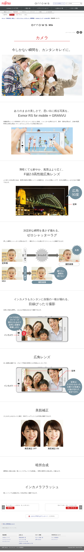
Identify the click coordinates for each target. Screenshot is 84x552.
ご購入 (40, 11)
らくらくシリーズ (6, 539)
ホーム (3, 18)
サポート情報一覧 (39, 537)
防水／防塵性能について (9, 523)
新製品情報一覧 (22, 537)
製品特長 (15, 11)
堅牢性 (5, 14)
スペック (32, 11)
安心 (26, 14)
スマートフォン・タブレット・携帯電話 (25, 18)
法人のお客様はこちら (59, 3)
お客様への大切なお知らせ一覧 (26, 543)
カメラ (11, 14)
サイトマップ (54, 539)
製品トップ (6, 11)
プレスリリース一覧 (23, 541)
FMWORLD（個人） (10, 18)
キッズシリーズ (6, 541)
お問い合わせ (38, 539)
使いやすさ (19, 14)
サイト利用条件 (55, 537)
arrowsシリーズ (39, 18)
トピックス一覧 (22, 539)
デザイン (24, 11)
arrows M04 (47, 18)
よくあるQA (49, 11)
